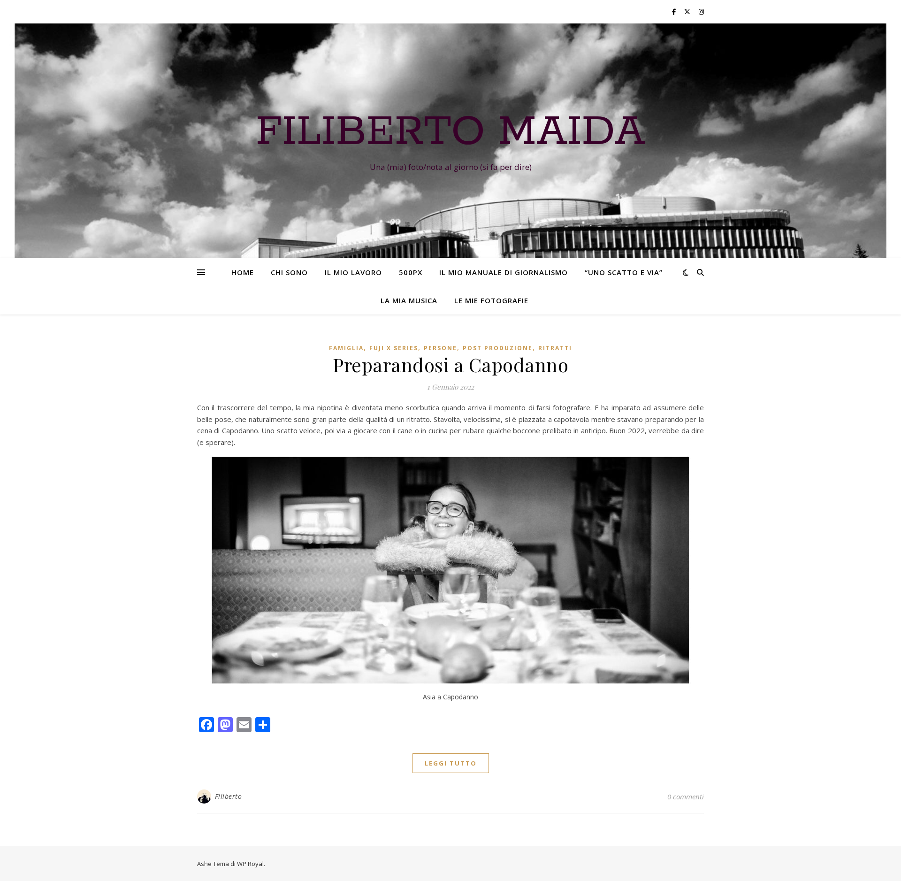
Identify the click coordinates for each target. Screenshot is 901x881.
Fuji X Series (393, 348)
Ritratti (555, 348)
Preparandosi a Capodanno (450, 364)
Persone (440, 348)
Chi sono (289, 272)
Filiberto (228, 796)
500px (410, 272)
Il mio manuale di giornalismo (503, 272)
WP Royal (250, 863)
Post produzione (498, 348)
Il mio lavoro (353, 272)
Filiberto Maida (450, 132)
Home (242, 272)
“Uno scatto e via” (624, 272)
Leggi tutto (451, 763)
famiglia (346, 348)
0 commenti (685, 796)
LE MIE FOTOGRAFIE (491, 300)
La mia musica (409, 300)
